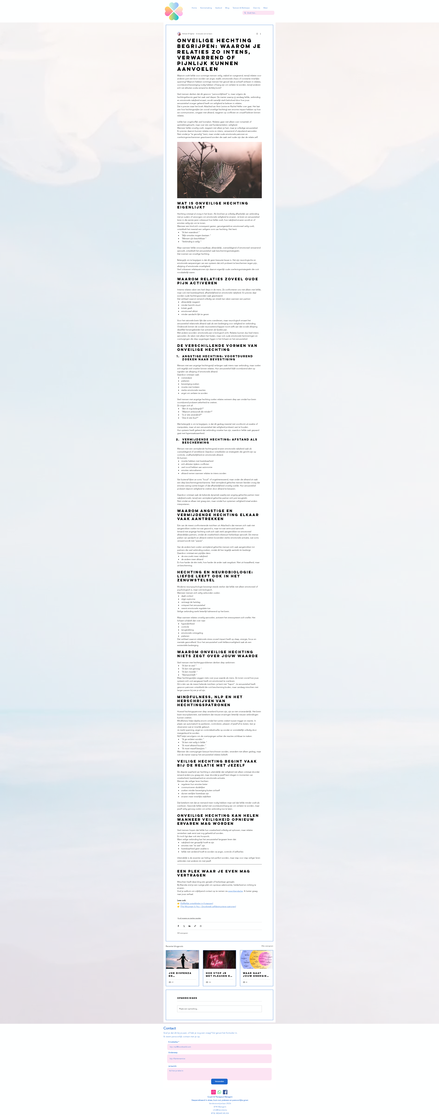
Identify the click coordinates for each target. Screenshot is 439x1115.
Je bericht (172, 1066)
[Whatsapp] (219, 1092)
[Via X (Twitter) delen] (184, 926)
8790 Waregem (220, 1107)
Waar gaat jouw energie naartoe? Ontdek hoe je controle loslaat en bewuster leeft (255, 974)
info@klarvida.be (220, 1110)
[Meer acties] (260, 33)
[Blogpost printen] (201, 926)
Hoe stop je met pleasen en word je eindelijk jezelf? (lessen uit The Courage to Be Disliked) (219, 974)
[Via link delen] (195, 926)
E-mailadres (173, 1042)
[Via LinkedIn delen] (189, 926)
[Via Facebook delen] (178, 926)
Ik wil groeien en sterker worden (189, 918)
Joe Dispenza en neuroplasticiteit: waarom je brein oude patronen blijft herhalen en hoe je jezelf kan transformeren (182, 974)
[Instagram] (213, 1092)
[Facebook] (225, 1092)
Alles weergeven (267, 946)
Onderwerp (173, 1052)
